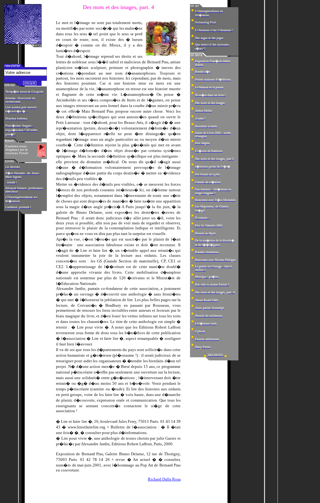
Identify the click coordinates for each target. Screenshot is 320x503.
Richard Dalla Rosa (164, 479)
